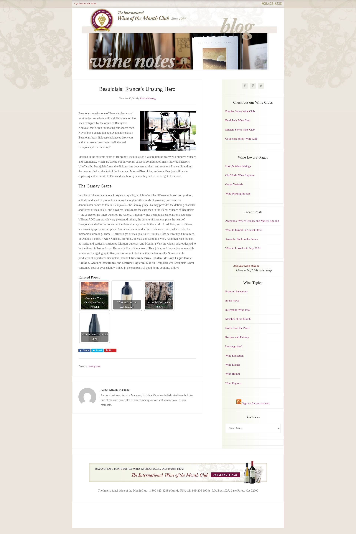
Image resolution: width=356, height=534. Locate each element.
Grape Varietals (234, 184)
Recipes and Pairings (237, 337)
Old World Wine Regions (239, 175)
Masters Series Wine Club (240, 129)
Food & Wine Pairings (238, 166)
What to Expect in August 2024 (243, 229)
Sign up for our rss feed (255, 403)
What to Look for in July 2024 (243, 248)
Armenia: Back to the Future (241, 239)
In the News (232, 300)
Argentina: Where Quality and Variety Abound (252, 220)
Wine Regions (233, 383)
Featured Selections (236, 291)
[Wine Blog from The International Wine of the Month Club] (178, 12)
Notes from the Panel (237, 328)
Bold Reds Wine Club (237, 120)
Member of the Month (238, 318)
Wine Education (234, 355)
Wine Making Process (237, 193)
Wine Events (232, 364)
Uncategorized (94, 366)
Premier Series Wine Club (240, 111)
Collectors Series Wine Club (241, 138)
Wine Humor (232, 373)
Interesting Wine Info (237, 309)
